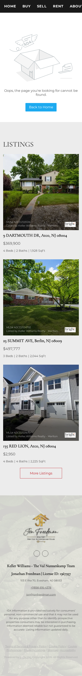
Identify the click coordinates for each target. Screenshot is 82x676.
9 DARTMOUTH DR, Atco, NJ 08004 (35, 235)
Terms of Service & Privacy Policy (26, 646)
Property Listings (34, 650)
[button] (26, 6)
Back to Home (41, 107)
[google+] (45, 553)
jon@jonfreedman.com (41, 594)
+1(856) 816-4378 (41, 587)
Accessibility (68, 650)
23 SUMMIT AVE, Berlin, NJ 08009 (32, 340)
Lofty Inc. (26, 657)
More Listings (41, 473)
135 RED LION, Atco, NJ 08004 (29, 446)
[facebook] (37, 553)
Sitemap (53, 650)
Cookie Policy (57, 646)
